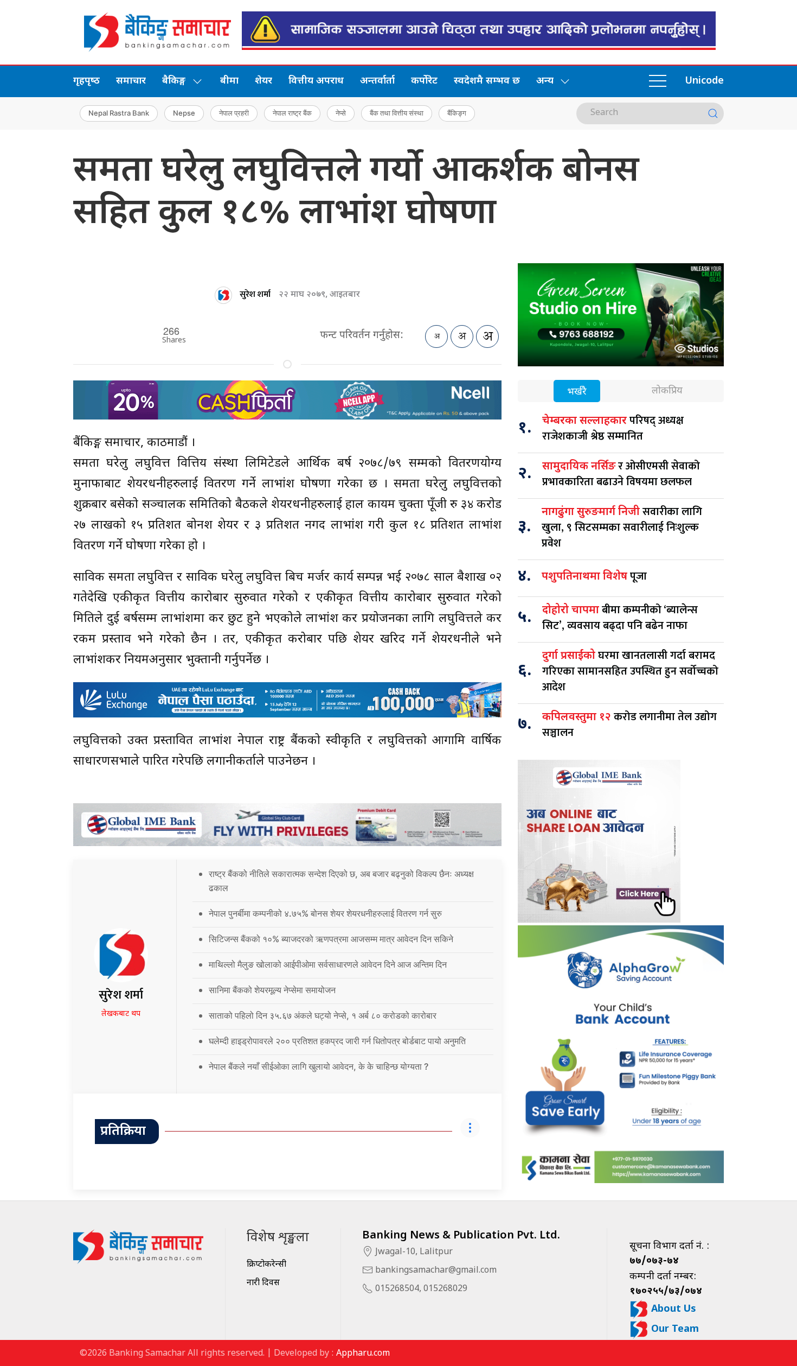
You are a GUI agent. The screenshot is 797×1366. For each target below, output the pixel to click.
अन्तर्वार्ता (377, 81)
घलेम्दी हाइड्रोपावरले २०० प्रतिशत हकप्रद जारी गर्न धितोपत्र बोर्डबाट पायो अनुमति (337, 1040)
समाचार (131, 81)
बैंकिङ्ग (456, 113)
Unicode (704, 81)
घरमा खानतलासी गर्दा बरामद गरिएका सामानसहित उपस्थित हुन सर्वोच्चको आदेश (630, 671)
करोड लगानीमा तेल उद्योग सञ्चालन (629, 725)
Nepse (184, 113)
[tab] (577, 392)
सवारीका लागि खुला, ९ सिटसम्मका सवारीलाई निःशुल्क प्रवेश (622, 527)
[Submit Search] (713, 113)
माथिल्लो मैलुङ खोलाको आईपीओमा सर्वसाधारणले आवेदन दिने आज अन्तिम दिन (328, 964)
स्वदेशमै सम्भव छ (487, 81)
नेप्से (341, 113)
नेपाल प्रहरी (234, 113)
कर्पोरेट (424, 81)
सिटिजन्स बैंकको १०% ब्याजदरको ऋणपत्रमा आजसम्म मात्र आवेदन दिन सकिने (331, 938)
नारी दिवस (263, 1283)
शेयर (263, 81)
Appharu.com (363, 1353)
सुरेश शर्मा (255, 294)
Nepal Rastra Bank (118, 113)
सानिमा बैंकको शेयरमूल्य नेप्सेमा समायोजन (272, 989)
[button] (658, 81)
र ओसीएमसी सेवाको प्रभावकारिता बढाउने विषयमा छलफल (621, 474)
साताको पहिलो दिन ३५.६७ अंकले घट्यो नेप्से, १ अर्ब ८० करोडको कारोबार (322, 1015)
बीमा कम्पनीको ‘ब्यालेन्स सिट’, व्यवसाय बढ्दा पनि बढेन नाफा (620, 618)
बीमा (229, 81)
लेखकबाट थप (120, 1014)
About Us (672, 1309)
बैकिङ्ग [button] (173, 81)
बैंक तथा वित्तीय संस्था (396, 113)
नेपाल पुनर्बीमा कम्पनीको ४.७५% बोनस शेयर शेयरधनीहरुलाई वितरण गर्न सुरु (325, 913)
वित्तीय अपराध (316, 81)
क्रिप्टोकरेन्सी (266, 1264)
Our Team (673, 1329)
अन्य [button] (545, 81)
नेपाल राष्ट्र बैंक (292, 113)
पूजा (594, 576)
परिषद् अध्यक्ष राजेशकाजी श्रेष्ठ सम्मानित (613, 428)
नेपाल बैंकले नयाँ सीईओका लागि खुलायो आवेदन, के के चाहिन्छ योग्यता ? (318, 1066)
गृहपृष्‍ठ (86, 81)
